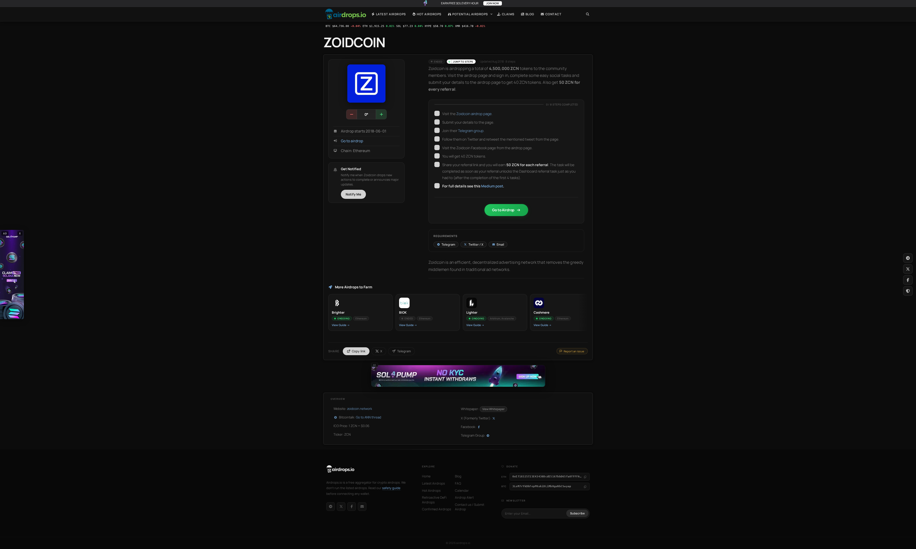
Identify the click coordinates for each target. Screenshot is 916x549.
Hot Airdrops (429, 14)
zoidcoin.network (359, 408)
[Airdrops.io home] (340, 469)
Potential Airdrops (470, 14)
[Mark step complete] (437, 113)
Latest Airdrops (390, 14)
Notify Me (353, 194)
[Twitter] (908, 269)
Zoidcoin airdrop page (474, 113)
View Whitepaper (493, 409)
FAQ (458, 483)
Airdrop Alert (464, 497)
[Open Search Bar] (588, 14)
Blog (529, 14)
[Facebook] (351, 506)
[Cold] (351, 114)
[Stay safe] (908, 291)
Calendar (462, 490)
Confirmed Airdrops (436, 509)
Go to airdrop (352, 140)
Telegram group (471, 130)
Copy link (359, 351)
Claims (508, 14)
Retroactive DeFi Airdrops (434, 499)
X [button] (20, 233)
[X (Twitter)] (341, 506)
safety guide (391, 488)
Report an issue (574, 351)
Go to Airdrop (503, 209)
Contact (552, 14)
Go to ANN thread (368, 417)
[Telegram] (330, 506)
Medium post (492, 186)
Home (345, 14)
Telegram (404, 351)
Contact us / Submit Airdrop (469, 507)
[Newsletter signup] (362, 506)
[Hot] (381, 114)
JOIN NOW (492, 3)
